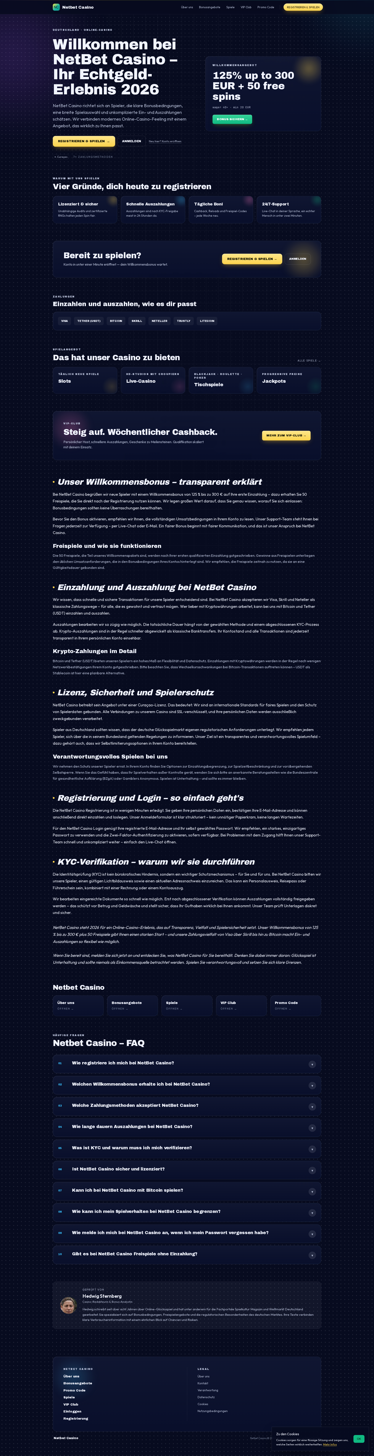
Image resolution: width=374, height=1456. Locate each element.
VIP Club (70, 1404)
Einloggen (72, 1411)
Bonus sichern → (232, 119)
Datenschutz (206, 1397)
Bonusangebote (77, 1383)
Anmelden (131, 141)
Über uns (71, 1376)
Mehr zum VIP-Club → (286, 435)
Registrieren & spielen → (252, 259)
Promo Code (74, 1390)
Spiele (69, 1397)
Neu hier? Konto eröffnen (165, 141)
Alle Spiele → (309, 360)
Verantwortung (208, 1390)
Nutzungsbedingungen (213, 1411)
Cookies (203, 1404)
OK (359, 1438)
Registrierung (75, 1418)
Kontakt (203, 1383)
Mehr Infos (330, 1444)
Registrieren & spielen (303, 7)
